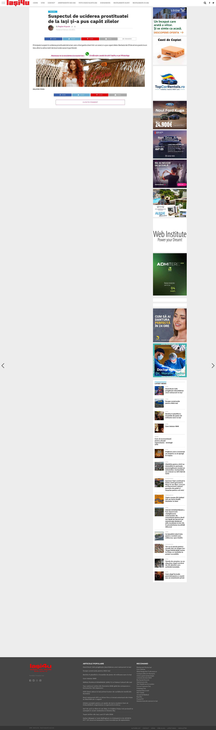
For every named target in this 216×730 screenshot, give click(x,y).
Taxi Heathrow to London (145, 684)
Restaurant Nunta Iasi (144, 667)
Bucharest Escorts (143, 680)
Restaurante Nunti (122, 3)
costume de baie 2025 (144, 678)
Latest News (171, 728)
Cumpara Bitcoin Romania (146, 674)
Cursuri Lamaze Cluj (144, 686)
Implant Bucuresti (143, 690)
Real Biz (139, 697)
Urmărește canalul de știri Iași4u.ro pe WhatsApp (109, 55)
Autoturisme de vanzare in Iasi (147, 701)
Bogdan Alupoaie (64, 26)
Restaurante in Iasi (141, 3)
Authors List (135, 728)
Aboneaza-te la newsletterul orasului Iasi (67, 55)
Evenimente (105, 3)
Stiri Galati (140, 692)
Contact (51, 3)
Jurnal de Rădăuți (143, 695)
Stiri (43, 3)
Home (35, 3)
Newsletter (182, 728)
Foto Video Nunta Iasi (88, 3)
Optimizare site (142, 682)
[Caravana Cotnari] (90, 86)
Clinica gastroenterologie (145, 676)
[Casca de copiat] (170, 65)
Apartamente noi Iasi (67, 3)
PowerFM (140, 699)
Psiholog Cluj (141, 688)
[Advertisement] (170, 618)
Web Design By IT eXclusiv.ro (147, 671)
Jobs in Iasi (161, 728)
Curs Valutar (141, 669)
